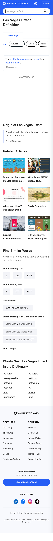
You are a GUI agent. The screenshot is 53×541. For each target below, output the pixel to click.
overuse (25, 59)
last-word (8, 383)
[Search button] (45, 11)
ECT (29, 291)
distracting (15, 59)
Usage (6, 453)
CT (17, 291)
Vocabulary (8, 448)
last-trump (33, 378)
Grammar (7, 443)
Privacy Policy (34, 437)
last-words (33, 383)
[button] (36, 3)
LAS (29, 275)
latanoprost (9, 397)
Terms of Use (34, 453)
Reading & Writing (11, 459)
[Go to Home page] (15, 3)
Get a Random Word (26, 482)
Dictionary (7, 427)
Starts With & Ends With (19, 323)
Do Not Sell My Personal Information (26, 512)
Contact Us (33, 432)
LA (17, 275)
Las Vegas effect (18, 307)
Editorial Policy (35, 443)
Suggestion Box (35, 459)
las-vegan (8, 373)
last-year (7, 387)
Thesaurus (8, 432)
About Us (32, 427)
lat (29, 387)
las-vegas (33, 373)
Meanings (13, 35)
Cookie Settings (35, 448)
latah (5, 392)
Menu (46, 3)
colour (36, 59)
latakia (31, 392)
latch (30, 397)
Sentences (8, 437)
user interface (12, 62)
